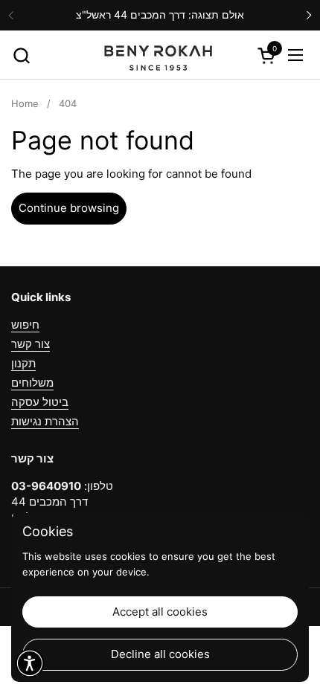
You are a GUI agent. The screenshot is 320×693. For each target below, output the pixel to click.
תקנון (23, 363)
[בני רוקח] (158, 55)
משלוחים (32, 382)
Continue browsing (69, 208)
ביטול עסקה (39, 402)
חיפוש (25, 325)
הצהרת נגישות (45, 421)
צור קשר (30, 344)
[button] (21, 55)
